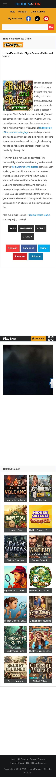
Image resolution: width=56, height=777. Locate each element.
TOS (28, 763)
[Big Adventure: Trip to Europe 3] (15, 575)
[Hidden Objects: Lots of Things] (40, 635)
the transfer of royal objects (24, 167)
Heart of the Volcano (15, 500)
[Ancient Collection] (40, 545)
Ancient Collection (40, 560)
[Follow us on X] (37, 18)
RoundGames (39, 763)
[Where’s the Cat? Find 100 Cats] (40, 575)
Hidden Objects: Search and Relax (15, 620)
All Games (23, 759)
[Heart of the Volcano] (15, 485)
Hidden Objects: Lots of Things (40, 651)
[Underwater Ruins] (15, 635)
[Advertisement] (28, 68)
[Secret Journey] (15, 666)
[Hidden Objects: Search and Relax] (15, 605)
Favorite (39, 338)
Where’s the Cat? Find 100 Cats (40, 590)
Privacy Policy (17, 763)
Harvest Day (15, 530)
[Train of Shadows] (15, 545)
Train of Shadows (15, 560)
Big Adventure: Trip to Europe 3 (15, 590)
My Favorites (15, 18)
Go (51, 27)
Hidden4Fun (9, 53)
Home (13, 759)
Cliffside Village (40, 681)
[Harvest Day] (15, 515)
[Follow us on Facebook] (28, 18)
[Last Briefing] (40, 485)
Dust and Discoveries (40, 620)
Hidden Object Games (28, 53)
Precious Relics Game (39, 215)
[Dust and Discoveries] (40, 605)
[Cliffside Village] (40, 666)
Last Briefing (40, 500)
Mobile (41, 228)
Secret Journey (15, 681)
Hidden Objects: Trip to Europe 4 (40, 530)
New (12, 11)
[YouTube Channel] (46, 18)
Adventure (26, 228)
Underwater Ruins (15, 651)
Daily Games (38, 11)
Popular (22, 11)
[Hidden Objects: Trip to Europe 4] (40, 515)
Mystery (27, 237)
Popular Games (37, 759)
